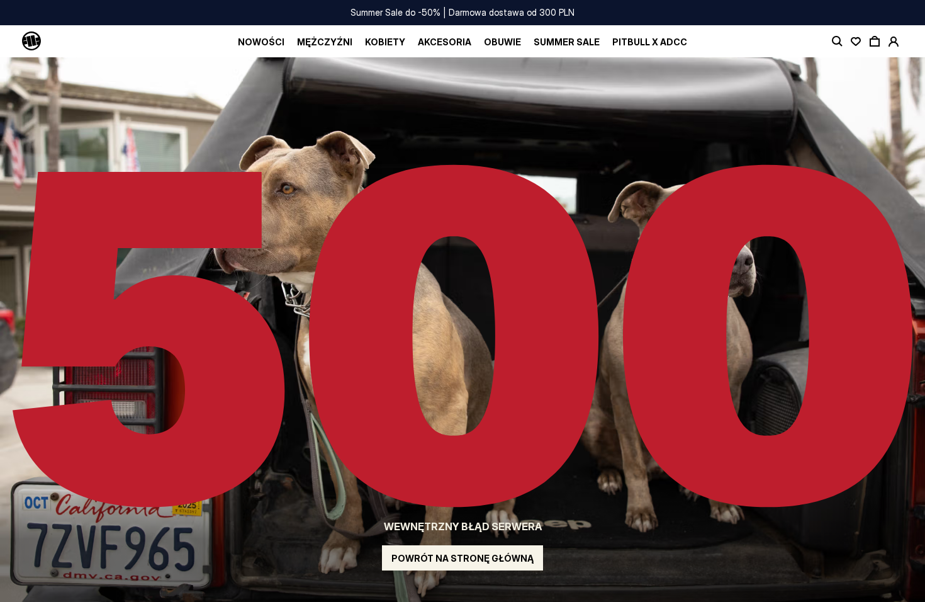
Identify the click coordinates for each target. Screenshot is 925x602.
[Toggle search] (836, 41)
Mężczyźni (324, 42)
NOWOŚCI (261, 42)
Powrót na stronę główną (462, 558)
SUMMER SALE (567, 42)
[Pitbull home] (31, 41)
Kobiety (385, 42)
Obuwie (502, 42)
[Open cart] (874, 41)
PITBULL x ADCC (649, 42)
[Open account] (893, 41)
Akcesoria (444, 42)
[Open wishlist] (855, 41)
